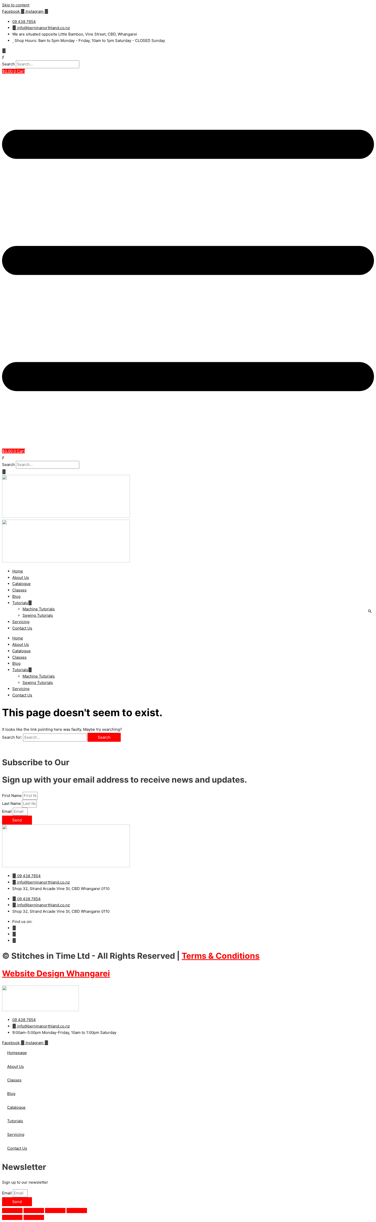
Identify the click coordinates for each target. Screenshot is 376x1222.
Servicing (20, 621)
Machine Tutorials (39, 609)
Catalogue (21, 583)
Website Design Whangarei (56, 973)
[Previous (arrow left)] (12, 1217)
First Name (12, 795)
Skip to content (15, 5)
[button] (188, 57)
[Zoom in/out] (12, 1210)
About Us (20, 577)
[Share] (55, 1210)
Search (8, 64)
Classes (19, 590)
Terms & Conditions (221, 956)
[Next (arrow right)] (34, 1217)
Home (17, 571)
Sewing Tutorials (38, 615)
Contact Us (22, 628)
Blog (16, 596)
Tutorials (20, 602)
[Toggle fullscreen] (34, 1210)
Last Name (12, 803)
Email (7, 811)
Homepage (17, 1052)
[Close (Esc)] (77, 1210)
